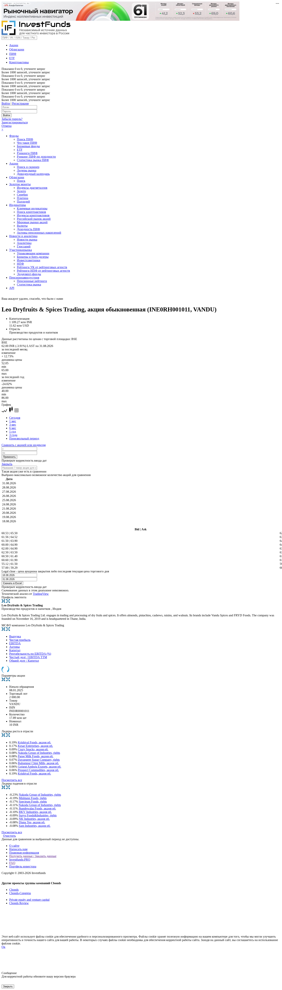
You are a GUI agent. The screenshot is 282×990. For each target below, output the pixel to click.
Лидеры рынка (26, 170)
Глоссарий (24, 246)
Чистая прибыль (20, 640)
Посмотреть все (12, 780)
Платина (22, 198)
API (11, 288)
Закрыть (7, 464)
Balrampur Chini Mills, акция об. (38, 763)
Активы (14, 646)
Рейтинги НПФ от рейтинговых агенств (43, 270)
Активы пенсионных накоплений (39, 232)
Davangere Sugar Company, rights (39, 759)
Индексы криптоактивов (33, 215)
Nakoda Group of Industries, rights (39, 752)
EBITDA (15, 643)
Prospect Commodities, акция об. (38, 770)
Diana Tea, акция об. (32, 822)
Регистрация (20, 103)
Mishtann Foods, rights (33, 798)
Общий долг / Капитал (24, 660)
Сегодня (14, 417)
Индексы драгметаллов (32, 187)
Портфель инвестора (22, 866)
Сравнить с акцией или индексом (24, 445)
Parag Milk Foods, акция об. (35, 756)
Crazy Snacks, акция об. (33, 749)
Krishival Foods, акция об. (34, 742)
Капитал (14, 650)
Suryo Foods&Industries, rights (38, 815)
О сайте (14, 845)
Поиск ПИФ (25, 139)
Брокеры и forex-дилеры (33, 256)
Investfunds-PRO (19, 859)
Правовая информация (24, 852)
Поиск (21, 180)
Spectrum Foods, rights (33, 801)
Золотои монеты (20, 184)
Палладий (23, 201)
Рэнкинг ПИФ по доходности (36, 156)
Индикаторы (17, 205)
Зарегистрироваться (15, 122)
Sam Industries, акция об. (34, 825)
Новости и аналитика (23, 236)
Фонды (14, 135)
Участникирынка (20, 250)
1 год (12, 431)
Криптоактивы (19, 62)
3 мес (12, 424)
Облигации (16, 49)
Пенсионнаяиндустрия (24, 277)
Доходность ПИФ (28, 229)
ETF (12, 58)
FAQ (12, 863)
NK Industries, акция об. (34, 818)
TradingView (41, 593)
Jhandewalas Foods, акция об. (37, 808)
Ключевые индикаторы (32, 208)
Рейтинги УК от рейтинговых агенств (42, 267)
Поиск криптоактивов (31, 212)
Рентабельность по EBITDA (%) (30, 653)
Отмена (7, 125)
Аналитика (24, 243)
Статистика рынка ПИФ (33, 160)
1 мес (12, 421)
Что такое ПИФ (27, 142)
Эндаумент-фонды (29, 274)
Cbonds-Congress (20, 893)
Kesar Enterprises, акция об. (35, 745)
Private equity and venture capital (29, 899)
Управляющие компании (33, 253)
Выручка (15, 636)
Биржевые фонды (28, 146)
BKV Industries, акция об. (35, 812)
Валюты (22, 225)
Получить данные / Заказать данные (32, 856)
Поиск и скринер (28, 167)
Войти (6, 103)
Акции (13, 45)
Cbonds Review (19, 903)
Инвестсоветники (28, 260)
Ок (3, 947)
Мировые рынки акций (32, 222)
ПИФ (12, 53)
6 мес (12, 428)
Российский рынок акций (34, 218)
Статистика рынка (29, 284)
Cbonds (14, 889)
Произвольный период (24, 438)
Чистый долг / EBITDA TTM (28, 657)
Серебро (22, 194)
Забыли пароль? (12, 119)
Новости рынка (27, 239)
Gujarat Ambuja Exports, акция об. (39, 766)
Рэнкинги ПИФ (27, 153)
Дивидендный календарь (33, 173)
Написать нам (18, 849)
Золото (21, 191)
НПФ (20, 263)
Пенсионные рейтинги (32, 281)
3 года (13, 435)
